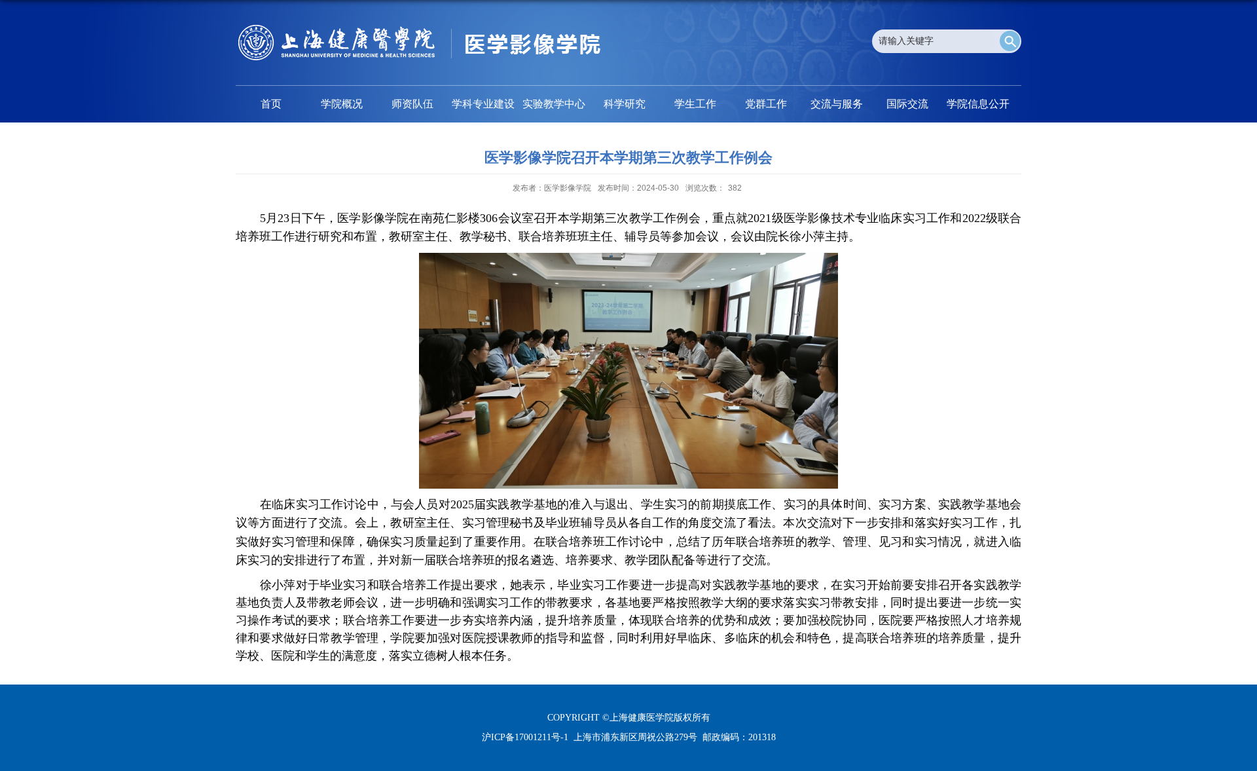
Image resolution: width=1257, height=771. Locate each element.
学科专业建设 (483, 103)
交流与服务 (837, 103)
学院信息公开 (978, 103)
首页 (271, 103)
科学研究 (625, 103)
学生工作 (695, 103)
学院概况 (342, 103)
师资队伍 (412, 103)
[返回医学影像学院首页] (419, 29)
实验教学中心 (553, 103)
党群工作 (766, 103)
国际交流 (907, 103)
